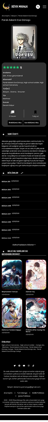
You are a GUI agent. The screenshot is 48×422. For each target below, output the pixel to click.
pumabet (13, 419)
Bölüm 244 (6, 238)
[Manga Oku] (15, 6)
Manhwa (5, 347)
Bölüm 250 (6, 189)
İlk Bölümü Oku (15, 122)
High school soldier (27, 345)
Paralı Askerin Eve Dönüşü (28, 16)
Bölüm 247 (6, 214)
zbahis (36, 416)
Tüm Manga (22, 393)
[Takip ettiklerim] (35, 112)
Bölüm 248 (6, 206)
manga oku (40, 345)
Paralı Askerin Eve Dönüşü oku (25, 349)
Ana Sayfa (6, 16)
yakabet (44, 416)
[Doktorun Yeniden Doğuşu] (12, 312)
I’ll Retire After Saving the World (35, 331)
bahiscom (36, 419)
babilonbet (27, 416)
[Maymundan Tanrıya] (12, 274)
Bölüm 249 (6, 198)
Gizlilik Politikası (38, 393)
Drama (13, 92)
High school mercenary (10, 345)
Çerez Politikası (24, 396)
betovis (27, 419)
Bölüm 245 (6, 230)
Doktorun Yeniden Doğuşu (11, 330)
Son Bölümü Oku (31, 122)
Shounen (21, 92)
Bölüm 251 (6, 181)
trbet (21, 419)
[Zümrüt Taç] (36, 274)
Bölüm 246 (6, 222)
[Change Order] (22, 173)
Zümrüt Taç (30, 292)
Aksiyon (14, 16)
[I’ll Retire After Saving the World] (36, 312)
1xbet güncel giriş (7, 416)
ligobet (18, 416)
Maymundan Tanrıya (10, 292)
